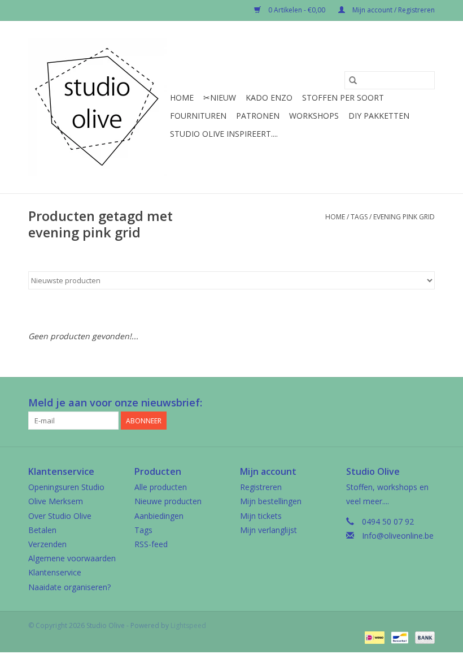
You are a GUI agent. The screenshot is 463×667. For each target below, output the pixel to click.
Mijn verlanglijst (268, 530)
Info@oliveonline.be (398, 535)
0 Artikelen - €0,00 (297, 10)
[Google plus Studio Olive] (405, 403)
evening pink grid (404, 217)
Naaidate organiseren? (69, 587)
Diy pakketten (378, 115)
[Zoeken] (352, 80)
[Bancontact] (398, 637)
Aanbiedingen (159, 515)
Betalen (42, 530)
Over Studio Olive (59, 515)
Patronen (257, 115)
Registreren (261, 487)
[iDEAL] (373, 637)
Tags (359, 217)
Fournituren (198, 115)
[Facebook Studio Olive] (385, 403)
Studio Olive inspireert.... (224, 133)
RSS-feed (151, 544)
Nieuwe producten (168, 501)
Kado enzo (269, 97)
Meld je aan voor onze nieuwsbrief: (115, 403)
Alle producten (160, 487)
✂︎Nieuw (219, 97)
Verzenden (47, 544)
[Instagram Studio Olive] (426, 403)
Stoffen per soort (343, 97)
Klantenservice (54, 572)
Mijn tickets (261, 515)
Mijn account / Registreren (393, 10)
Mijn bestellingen (271, 501)
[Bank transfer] (423, 637)
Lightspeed (188, 625)
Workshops (314, 115)
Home (182, 97)
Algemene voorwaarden (72, 558)
